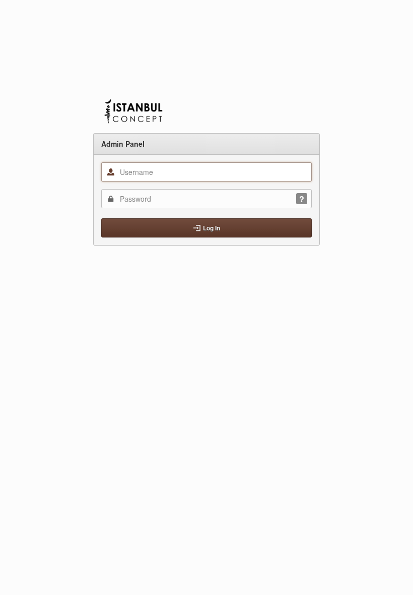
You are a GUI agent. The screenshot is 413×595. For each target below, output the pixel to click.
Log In (211, 227)
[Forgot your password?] (301, 198)
